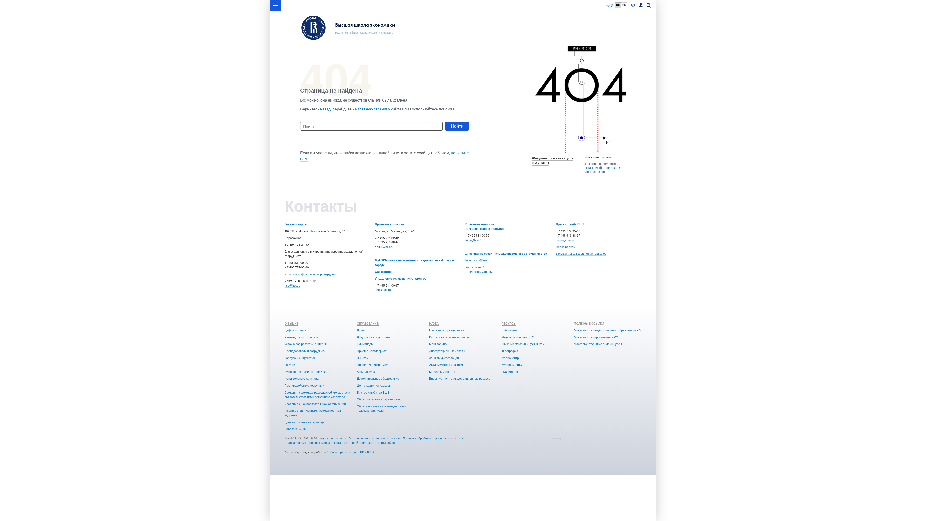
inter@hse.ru (473, 240)
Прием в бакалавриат (372, 351)
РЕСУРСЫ (509, 323)
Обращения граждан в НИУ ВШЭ (307, 372)
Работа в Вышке (296, 429)
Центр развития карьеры (374, 385)
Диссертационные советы (447, 351)
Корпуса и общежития (300, 358)
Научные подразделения (446, 330)
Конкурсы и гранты (442, 372)
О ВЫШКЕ (291, 323)
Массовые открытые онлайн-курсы (598, 344)
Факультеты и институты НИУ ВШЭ (552, 160)
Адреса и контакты (333, 438)
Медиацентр (510, 358)
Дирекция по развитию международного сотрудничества (506, 253)
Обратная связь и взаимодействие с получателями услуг (382, 408)
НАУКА (434, 323)
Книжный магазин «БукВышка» (523, 344)
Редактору (557, 438)
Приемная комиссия (389, 224)
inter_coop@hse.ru (477, 260)
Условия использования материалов (581, 253)
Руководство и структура (301, 337)
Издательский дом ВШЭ (518, 337)
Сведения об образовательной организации (315, 404)
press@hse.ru (565, 240)
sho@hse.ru (383, 290)
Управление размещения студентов (400, 278)
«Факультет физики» (598, 157)
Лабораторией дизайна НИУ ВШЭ (350, 452)
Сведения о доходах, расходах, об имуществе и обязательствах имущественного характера (317, 394)
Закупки (290, 365)
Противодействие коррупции (304, 385)
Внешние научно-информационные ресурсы (460, 378)
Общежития (383, 271)
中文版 (609, 5)
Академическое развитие (446, 365)
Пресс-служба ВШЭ (570, 224)
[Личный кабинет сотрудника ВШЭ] (640, 5)
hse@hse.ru (292, 285)
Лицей (361, 330)
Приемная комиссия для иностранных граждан (484, 226)
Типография (510, 351)
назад (325, 109)
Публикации (510, 372)
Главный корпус (296, 224)
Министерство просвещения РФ (596, 337)
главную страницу (374, 109)
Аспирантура (366, 372)
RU (618, 5)
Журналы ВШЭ (512, 365)
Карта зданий (474, 267)
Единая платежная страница (305, 422)
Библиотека (510, 330)
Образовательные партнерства (379, 399)
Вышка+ (362, 358)
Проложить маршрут (479, 271)
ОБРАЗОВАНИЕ (368, 323)
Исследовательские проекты (449, 337)
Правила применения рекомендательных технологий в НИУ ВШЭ (330, 442)
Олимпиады (365, 344)
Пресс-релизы (566, 247)
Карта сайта (386, 442)
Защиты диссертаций (444, 358)
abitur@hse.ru (384, 247)
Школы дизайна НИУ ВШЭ (602, 167)
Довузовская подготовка (373, 337)
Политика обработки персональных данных (433, 438)
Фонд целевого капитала (302, 378)
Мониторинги (438, 344)
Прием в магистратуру (372, 365)
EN (624, 5)
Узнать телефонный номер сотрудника (311, 274)
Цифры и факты (296, 330)
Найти (457, 126)
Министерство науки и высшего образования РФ (607, 330)
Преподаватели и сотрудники (305, 351)
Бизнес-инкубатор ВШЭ (373, 392)
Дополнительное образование (378, 378)
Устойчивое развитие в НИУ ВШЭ (308, 344)
